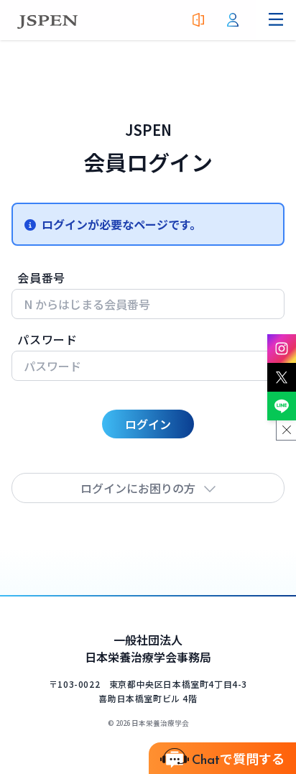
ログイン (148, 424)
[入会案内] (198, 20)
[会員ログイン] (232, 20)
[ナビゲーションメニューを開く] (276, 20)
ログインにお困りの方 (137, 488)
